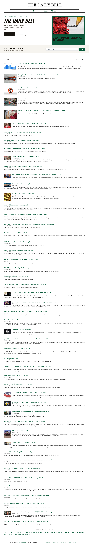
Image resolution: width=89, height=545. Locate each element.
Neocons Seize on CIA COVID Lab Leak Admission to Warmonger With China (24, 478)
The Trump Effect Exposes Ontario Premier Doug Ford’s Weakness (22, 468)
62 (8, 534)
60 (5, 534)
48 (69, 532)
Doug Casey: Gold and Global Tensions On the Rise (26, 442)
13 (20, 532)
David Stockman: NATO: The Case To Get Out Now (17, 486)
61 (7, 534)
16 (25, 532)
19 (29, 532)
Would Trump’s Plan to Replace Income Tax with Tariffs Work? (29, 402)
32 (47, 532)
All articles (20, 34)
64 (11, 534)
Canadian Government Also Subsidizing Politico (17, 348)
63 (9, 534)
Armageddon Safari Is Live (11, 358)
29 (43, 532)
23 (34, 532)
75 (26, 534)
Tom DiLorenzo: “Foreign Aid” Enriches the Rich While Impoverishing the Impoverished (27, 366)
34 (50, 532)
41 (59, 532)
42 (61, 532)
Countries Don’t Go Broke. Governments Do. (15, 232)
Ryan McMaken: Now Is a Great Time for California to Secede (29, 392)
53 (76, 532)
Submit (82, 49)
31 (45, 532)
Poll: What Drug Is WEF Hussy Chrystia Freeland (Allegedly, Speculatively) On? (25, 132)
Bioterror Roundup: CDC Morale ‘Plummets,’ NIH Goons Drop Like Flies (23, 166)
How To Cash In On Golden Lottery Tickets (24, 193)
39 (57, 532)
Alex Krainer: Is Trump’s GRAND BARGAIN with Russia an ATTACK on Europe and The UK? (36, 174)
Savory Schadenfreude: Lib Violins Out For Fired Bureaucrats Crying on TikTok (39, 75)
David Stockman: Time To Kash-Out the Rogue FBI (31, 63)
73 (23, 534)
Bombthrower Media (21, 542)
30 (44, 532)
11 (17, 532)
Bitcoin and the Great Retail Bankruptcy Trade (16, 205)
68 (16, 534)
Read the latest (9, 34)
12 (18, 532)
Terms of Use (72, 542)
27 (40, 532)
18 (27, 532)
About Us (48, 542)
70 (19, 534)
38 (55, 532)
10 (15, 532)
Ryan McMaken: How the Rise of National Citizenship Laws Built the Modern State (26, 339)
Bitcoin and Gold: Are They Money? (21, 329)
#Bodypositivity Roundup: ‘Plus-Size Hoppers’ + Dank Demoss (21, 259)
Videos (53, 11)
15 (23, 532)
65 (12, 534)
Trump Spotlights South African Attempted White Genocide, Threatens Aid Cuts (25, 284)
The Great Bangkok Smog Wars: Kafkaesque (16, 276)
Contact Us (55, 542)
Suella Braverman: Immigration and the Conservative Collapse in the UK (31, 411)
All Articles (44, 11)
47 (68, 532)
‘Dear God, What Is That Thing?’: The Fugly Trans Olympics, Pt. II (21, 452)
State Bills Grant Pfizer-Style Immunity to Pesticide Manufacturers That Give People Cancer (29, 224)
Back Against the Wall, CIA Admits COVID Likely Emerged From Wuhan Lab (24, 503)
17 (26, 532)
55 (79, 532)
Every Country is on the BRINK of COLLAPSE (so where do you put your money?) (34, 302)
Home (35, 11)
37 (54, 532)
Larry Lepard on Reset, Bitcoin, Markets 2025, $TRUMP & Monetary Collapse (32, 512)
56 (80, 532)
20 (30, 532)
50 (72, 532)
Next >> (31, 534)
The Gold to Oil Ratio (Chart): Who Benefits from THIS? (18, 250)
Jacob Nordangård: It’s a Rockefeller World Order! (25, 156)
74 (25, 534)
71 (20, 534)
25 (37, 532)
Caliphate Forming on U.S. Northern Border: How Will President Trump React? (25, 421)
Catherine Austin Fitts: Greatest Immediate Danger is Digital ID (29, 123)
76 (27, 534)
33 (48, 532)
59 (4, 534)
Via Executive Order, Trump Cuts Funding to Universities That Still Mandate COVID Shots (42, 110)
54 (77, 532)
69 (18, 534)
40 (58, 532)
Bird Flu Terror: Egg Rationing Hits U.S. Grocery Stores (18, 242)
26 (38, 532)
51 (73, 532)
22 (33, 532)
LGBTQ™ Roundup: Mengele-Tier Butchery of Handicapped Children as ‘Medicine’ (26, 521)
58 (83, 532)
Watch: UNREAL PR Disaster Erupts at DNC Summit (17, 376)
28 (41, 532)
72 (22, 534)
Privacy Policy (63, 542)
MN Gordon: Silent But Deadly (20, 431)
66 (14, 534)
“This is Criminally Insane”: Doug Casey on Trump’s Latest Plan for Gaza (31, 292)
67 (15, 534)
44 (63, 532)
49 (70, 532)
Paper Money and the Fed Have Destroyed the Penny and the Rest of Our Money (25, 214)
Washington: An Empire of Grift (12, 320)
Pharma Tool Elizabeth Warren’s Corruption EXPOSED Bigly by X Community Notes (26, 311)
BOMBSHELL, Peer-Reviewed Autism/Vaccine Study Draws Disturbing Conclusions (26, 495)
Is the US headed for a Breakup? (21, 184)
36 (52, 532)
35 (51, 532)
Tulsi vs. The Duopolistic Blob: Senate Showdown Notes (19, 384)
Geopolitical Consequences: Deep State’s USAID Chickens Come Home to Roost (26, 148)
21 (31, 532)
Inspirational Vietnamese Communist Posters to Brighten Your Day (22, 140)
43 (62, 532)
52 (75, 532)
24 (36, 532)
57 (82, 532)
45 (65, 532)
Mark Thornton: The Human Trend (27, 88)
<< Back (6, 532)
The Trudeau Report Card (25, 99)
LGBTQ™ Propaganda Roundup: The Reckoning (16, 268)
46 (66, 532)
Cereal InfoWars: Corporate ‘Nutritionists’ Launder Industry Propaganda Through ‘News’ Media (29, 460)
